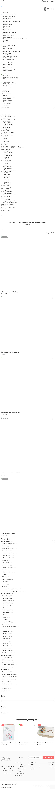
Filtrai (2, 229)
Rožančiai (5, 34)
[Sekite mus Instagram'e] (3, 0)
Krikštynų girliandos (8, 67)
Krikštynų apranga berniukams (10, 77)
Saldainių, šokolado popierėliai (10, 56)
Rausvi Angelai (7, 183)
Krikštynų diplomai (7, 48)
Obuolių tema (7, 182)
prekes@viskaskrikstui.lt (7, 771)
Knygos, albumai (7, 29)
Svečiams (6, 617)
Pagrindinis (27, 224)
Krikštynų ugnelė (8, 155)
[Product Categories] (45, 8)
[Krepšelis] (48, 9)
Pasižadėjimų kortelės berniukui (27, 743)
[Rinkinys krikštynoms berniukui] (45, 732)
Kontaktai (6, 105)
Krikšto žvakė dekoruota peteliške (10, 412)
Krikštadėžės (6, 31)
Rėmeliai (5, 23)
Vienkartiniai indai (7, 70)
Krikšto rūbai (7, 74)
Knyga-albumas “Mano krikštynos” (9, 743)
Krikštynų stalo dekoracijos (9, 69)
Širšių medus (7, 157)
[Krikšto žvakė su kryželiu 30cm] (27, 263)
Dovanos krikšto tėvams (9, 122)
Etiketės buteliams (8, 152)
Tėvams (5, 165)
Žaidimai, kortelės (7, 57)
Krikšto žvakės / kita (9, 82)
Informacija (6, 94)
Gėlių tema (6, 177)
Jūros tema (6, 179)
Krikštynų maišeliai (7, 47)
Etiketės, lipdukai (7, 53)
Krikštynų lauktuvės (8, 154)
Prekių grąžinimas (7, 100)
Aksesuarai (5, 85)
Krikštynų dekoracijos (11, 62)
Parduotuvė (6, 12)
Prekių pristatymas (7, 98)
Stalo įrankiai (6, 141)
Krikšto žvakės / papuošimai (7, 204)
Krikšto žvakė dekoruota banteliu (10, 473)
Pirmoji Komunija (7, 87)
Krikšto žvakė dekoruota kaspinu (10, 352)
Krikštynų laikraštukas (8, 37)
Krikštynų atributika (10, 45)
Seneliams (6, 163)
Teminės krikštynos (7, 54)
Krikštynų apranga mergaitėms (10, 78)
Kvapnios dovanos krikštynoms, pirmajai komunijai (15, 38)
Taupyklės (5, 41)
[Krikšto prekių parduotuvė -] (7, 6)
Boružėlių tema (7, 172)
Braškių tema (7, 174)
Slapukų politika (7, 103)
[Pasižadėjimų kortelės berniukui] (27, 732)
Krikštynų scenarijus (8, 50)
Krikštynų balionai (7, 64)
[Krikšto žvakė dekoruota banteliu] (27, 444)
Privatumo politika (7, 101)
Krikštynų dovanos (10, 14)
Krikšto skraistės (7, 75)
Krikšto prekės (4, 212)
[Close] (1, 215)
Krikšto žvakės (6, 205)
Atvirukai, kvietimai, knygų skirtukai (11, 21)
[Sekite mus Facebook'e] (1, 0)
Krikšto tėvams (7, 162)
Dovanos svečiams (7, 18)
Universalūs (6, 158)
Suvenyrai (5, 40)
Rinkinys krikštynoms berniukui (45, 743)
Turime (2, 709)
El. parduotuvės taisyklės (9, 97)
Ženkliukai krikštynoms (8, 59)
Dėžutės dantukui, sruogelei (9, 32)
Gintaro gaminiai (7, 26)
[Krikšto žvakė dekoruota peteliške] (27, 384)
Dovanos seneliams (8, 124)
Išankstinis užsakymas (6, 712)
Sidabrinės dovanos (7, 24)
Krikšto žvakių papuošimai (9, 83)
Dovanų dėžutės (7, 27)
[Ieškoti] (53, 9)
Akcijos (5, 90)
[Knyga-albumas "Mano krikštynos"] (9, 732)
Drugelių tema (7, 176)
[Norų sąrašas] (51, 9)
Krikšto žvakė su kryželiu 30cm (9, 291)
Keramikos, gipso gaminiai (9, 16)
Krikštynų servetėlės (8, 66)
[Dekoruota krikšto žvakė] (27, 505)
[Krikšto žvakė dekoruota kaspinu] (27, 323)
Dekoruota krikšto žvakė (8, 533)
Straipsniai (6, 91)
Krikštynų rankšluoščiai (8, 35)
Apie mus (5, 95)
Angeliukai (5, 20)
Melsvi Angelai (7, 180)
